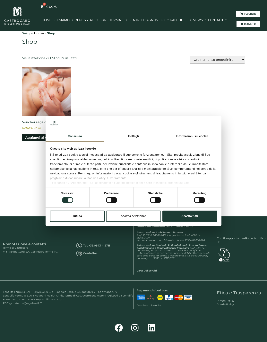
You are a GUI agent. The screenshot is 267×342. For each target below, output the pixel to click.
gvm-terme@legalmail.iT (25, 303)
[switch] (111, 200)
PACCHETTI (179, 20)
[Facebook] (118, 328)
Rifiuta (77, 216)
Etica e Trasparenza (239, 293)
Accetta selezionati (133, 216)
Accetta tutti (189, 216)
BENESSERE (84, 20)
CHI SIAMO (61, 20)
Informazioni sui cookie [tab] (192, 136)
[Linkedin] (151, 328)
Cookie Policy (225, 304)
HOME (47, 20)
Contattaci (90, 253)
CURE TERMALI (111, 20)
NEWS (198, 20)
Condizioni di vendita (149, 305)
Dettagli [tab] (133, 136)
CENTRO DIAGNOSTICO (147, 20)
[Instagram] (135, 328)
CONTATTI (215, 20)
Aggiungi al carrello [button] (41, 137)
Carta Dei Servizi (147, 270)
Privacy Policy (225, 300)
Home (39, 33)
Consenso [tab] (75, 136)
